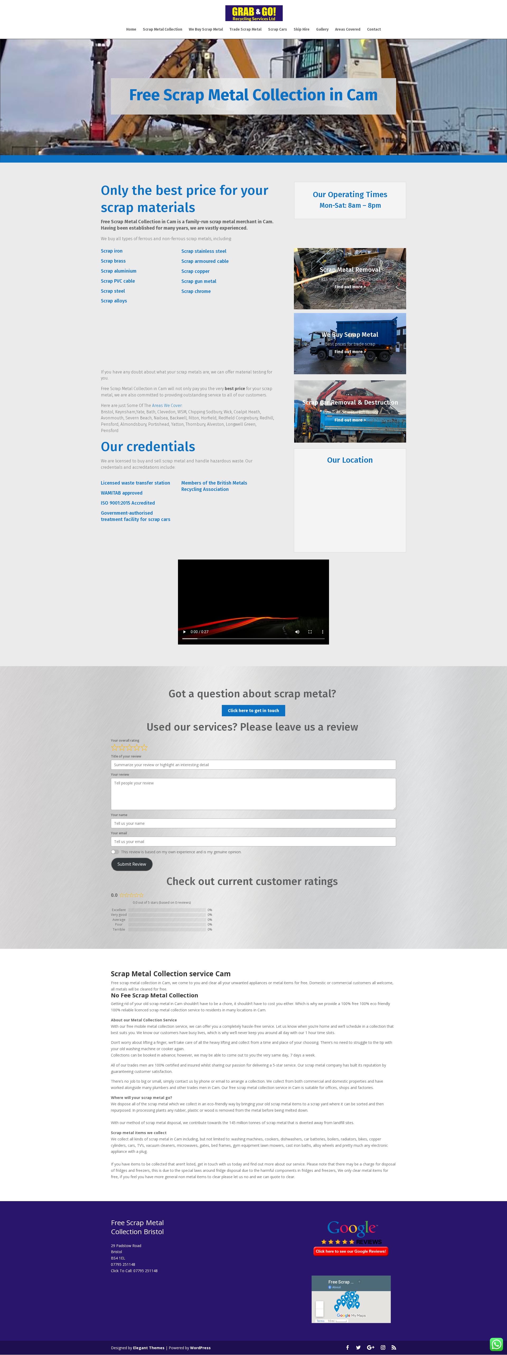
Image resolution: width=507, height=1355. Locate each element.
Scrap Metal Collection (162, 30)
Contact (374, 30)
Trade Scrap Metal (245, 30)
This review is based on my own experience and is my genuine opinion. (181, 851)
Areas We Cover (167, 405)
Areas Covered (347, 30)
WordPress (200, 1347)
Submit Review (132, 864)
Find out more (349, 286)
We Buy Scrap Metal (206, 30)
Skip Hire (301, 30)
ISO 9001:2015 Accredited (128, 503)
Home (131, 30)
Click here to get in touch (253, 710)
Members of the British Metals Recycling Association (214, 486)
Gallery (322, 30)
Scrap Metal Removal (350, 269)
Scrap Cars (277, 30)
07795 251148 (145, 1270)
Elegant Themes (149, 1347)
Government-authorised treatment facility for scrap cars (135, 516)
